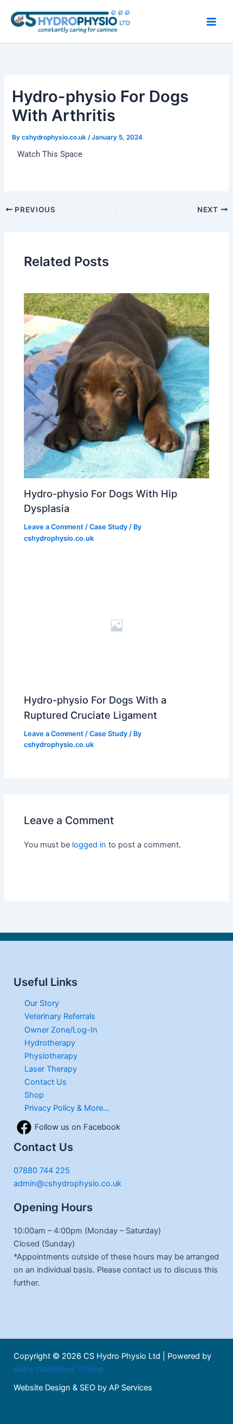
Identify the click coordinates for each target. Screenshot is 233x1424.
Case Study (108, 527)
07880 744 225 (42, 1170)
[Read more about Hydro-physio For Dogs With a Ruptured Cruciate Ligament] (116, 625)
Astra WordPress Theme (58, 1369)
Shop (34, 1095)
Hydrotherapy (49, 1043)
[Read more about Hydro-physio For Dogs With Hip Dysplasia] (116, 385)
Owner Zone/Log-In (61, 1030)
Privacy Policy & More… (66, 1108)
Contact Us (45, 1082)
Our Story (41, 1003)
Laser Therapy (50, 1069)
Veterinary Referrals (59, 1016)
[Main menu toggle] (211, 21)
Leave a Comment (53, 527)
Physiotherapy (50, 1056)
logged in (89, 845)
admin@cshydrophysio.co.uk (67, 1183)
